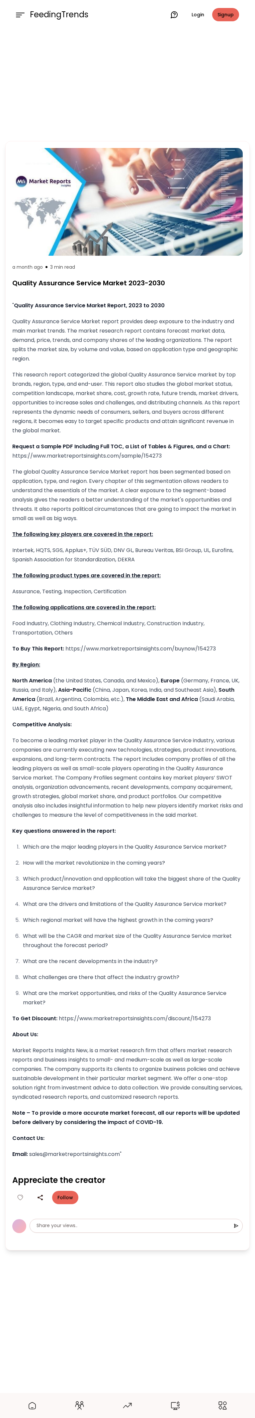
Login (198, 14)
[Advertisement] (127, 83)
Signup (225, 14)
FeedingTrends (59, 14)
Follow (65, 1197)
